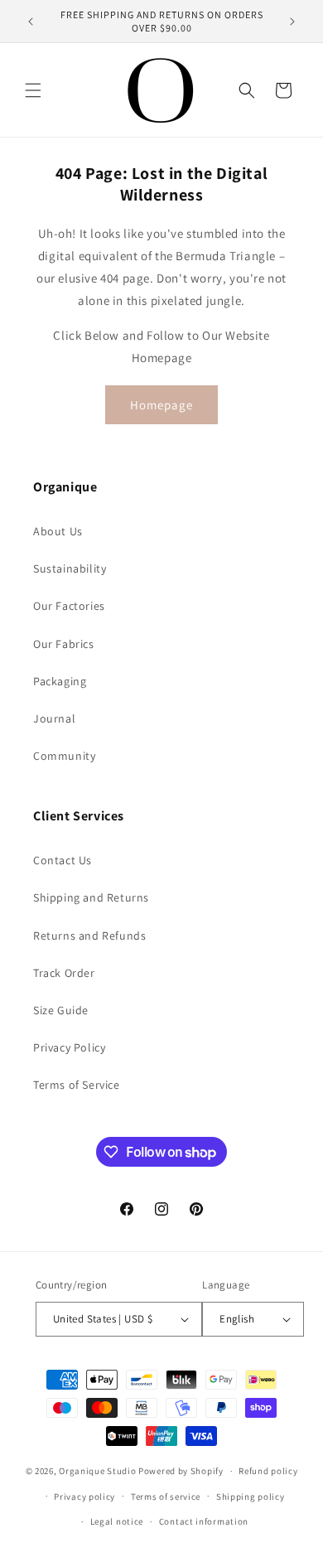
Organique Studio (97, 1471)
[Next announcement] (292, 21)
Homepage (161, 405)
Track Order (64, 972)
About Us (58, 531)
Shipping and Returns (91, 897)
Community (64, 755)
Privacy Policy (69, 1047)
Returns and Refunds (89, 935)
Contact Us (62, 860)
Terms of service (165, 1496)
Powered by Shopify (181, 1471)
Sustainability (69, 568)
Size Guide (61, 1010)
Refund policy (268, 1471)
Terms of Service (76, 1084)
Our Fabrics (63, 643)
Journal (54, 718)
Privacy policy (84, 1496)
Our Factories (69, 605)
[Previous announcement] (30, 21)
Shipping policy (250, 1496)
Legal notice (116, 1521)
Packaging (59, 681)
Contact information (203, 1521)
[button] (33, 90)
